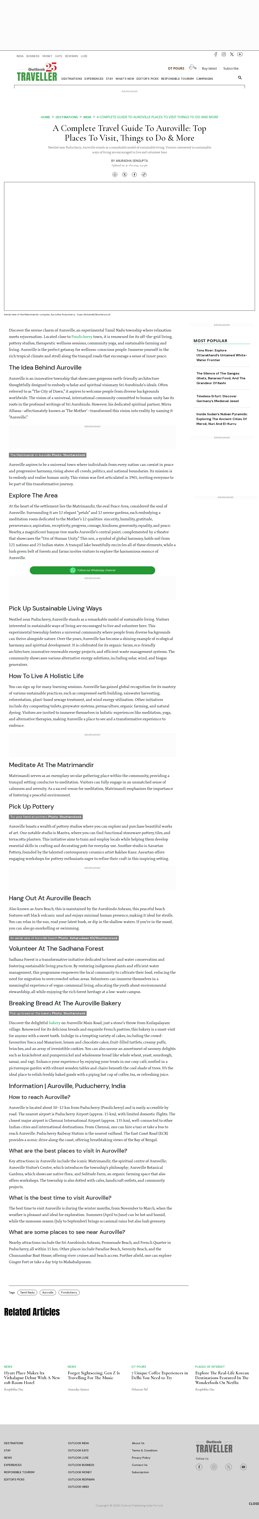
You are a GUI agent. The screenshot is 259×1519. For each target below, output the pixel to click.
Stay (109, 78)
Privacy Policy (141, 1457)
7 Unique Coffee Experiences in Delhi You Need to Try (160, 1375)
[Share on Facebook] (134, 174)
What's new (125, 78)
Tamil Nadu (27, 1292)
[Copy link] (144, 174)
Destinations (72, 78)
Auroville (47, 1292)
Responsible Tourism (177, 78)
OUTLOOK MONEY (80, 1472)
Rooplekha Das (13, 1389)
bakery (55, 1023)
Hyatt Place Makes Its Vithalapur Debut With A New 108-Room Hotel (32, 1377)
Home (45, 117)
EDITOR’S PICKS (14, 1479)
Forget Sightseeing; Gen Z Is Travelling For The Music (94, 1375)
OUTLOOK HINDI (78, 1487)
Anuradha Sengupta (132, 161)
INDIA (20, 56)
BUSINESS (33, 56)
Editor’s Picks (148, 78)
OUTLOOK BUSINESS (81, 1465)
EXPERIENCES (13, 1465)
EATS (58, 56)
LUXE (84, 56)
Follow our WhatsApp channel (96, 570)
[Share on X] (124, 174)
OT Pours (176, 68)
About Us (138, 1443)
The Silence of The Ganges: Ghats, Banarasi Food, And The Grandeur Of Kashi (220, 378)
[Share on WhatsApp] (115, 174)
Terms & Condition (144, 1450)
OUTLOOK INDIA (78, 1443)
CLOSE (254, 1503)
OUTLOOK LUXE (78, 1457)
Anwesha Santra (78, 1389)
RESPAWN (71, 56)
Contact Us (140, 1465)
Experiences (94, 78)
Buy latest (209, 68)
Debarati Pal (140, 1389)
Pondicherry (81, 337)
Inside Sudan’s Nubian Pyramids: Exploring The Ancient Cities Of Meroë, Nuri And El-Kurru (222, 419)
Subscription (140, 1472)
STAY (7, 1450)
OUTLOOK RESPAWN (81, 1479)
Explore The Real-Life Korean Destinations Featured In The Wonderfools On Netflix (222, 1377)
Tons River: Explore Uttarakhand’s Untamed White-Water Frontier (221, 355)
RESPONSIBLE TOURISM (19, 1472)
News (8, 1366)
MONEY (47, 56)
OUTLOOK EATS (78, 1450)
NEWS (8, 1457)
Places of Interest (210, 1366)
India (87, 117)
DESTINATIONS (13, 1443)
